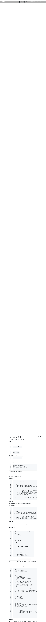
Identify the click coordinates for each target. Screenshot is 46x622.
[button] (34, 1)
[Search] (41, 1)
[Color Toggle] (43, 1)
